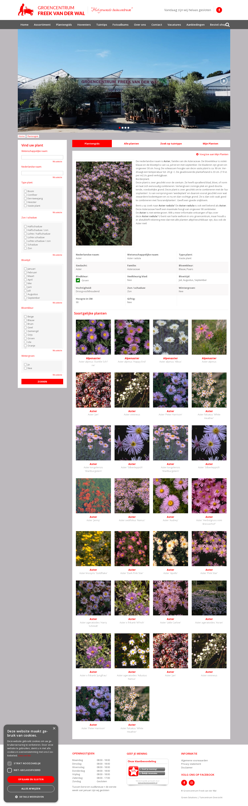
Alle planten (131, 143)
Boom (31, 191)
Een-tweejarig (35, 198)
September (34, 298)
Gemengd (33, 331)
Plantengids (92, 143)
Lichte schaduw (36, 237)
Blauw (31, 320)
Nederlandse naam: (31, 166)
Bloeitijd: (26, 260)
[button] (30, 797)
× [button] (54, 728)
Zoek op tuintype (171, 143)
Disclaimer (187, 767)
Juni (30, 287)
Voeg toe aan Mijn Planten (214, 154)
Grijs (30, 334)
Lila (29, 342)
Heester (32, 202)
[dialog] (31, 763)
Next (223, 80)
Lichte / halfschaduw (39, 233)
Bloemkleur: (27, 307)
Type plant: (27, 182)
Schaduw (33, 244)
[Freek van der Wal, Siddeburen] (51, 9)
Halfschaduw (35, 226)
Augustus (33, 294)
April (30, 279)
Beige (31, 316)
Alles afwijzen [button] (30, 788)
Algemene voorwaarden (194, 760)
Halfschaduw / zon (38, 230)
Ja (29, 364)
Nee (30, 368)
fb (219, 10)
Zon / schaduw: (29, 217)
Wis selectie (57, 161)
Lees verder (24, 755)
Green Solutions (189, 797)
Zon (30, 248)
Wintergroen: (28, 355)
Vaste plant (34, 205)
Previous (24, 80)
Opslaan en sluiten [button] (31, 779)
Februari (32, 272)
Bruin (30, 324)
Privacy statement (191, 763)
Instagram (192, 783)
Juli (29, 290)
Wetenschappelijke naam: (34, 151)
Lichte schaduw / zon (39, 241)
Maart (31, 276)
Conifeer (32, 195)
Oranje (31, 345)
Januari (31, 268)
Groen (31, 338)
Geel (30, 327)
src (227, 24)
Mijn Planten (210, 143)
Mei (30, 283)
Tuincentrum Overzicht (210, 797)
